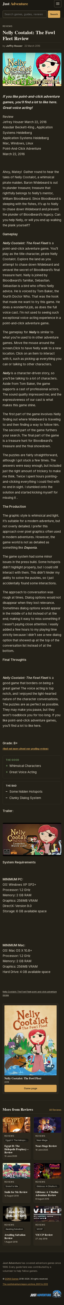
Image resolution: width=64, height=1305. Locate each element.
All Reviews (55, 1109)
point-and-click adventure (44, 991)
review (6, 995)
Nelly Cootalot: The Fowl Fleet (17, 991)
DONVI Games (12, 1279)
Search (54, 14)
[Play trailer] (32, 839)
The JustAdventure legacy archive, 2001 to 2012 (25, 1284)
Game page (30, 1088)
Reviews (7, 26)
